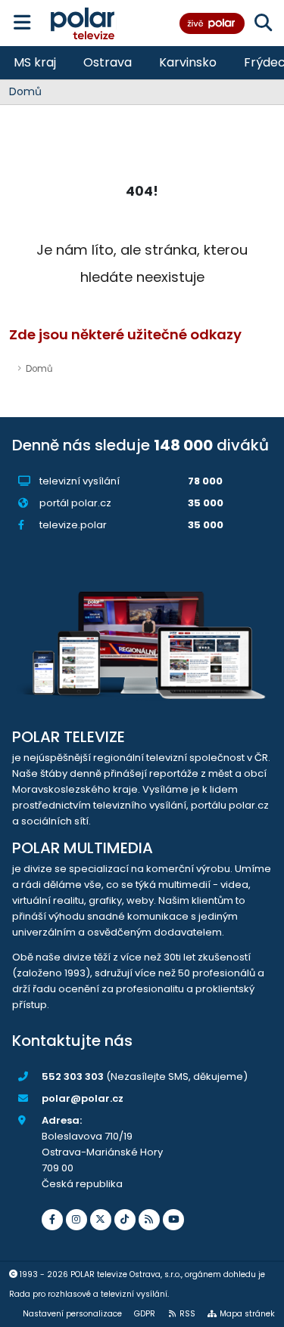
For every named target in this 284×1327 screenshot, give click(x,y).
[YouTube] (173, 1219)
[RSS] (149, 1219)
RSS (187, 1313)
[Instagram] (76, 1219)
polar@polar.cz (82, 1098)
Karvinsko (188, 62)
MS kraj (35, 62)
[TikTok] (125, 1219)
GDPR (144, 1313)
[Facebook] (52, 1219)
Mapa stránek (247, 1313)
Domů (25, 91)
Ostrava (107, 62)
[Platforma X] (100, 1219)
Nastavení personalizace (72, 1313)
